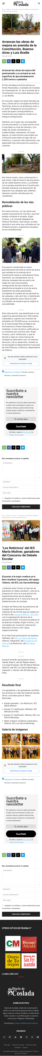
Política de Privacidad (16, 435)
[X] (13, 61)
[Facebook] (9, 61)
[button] (3, 3)
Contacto (24, 1047)
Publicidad (17, 1047)
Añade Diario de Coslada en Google (21, 363)
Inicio (3, 9)
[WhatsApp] (4, 61)
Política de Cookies (31, 1045)
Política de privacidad (18, 1045)
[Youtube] (38, 1037)
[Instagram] (10, 1037)
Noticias (8, 9)
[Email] (18, 61)
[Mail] (15, 1037)
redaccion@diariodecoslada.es (26, 1023)
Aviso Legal (26, 432)
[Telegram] (23, 61)
